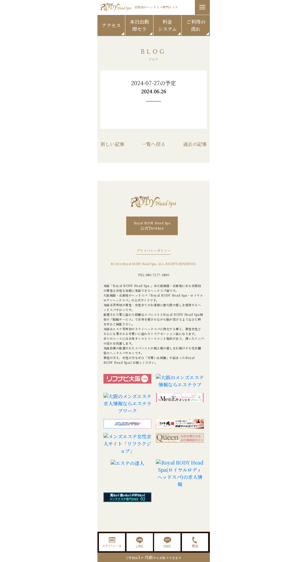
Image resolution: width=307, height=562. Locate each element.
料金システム (167, 25)
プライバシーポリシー (153, 250)
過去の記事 (195, 144)
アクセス (111, 25)
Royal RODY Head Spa (152, 226)
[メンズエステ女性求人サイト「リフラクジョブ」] (127, 444)
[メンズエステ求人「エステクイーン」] (180, 444)
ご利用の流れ (195, 25)
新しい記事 (112, 144)
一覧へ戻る (153, 144)
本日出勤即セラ (139, 25)
